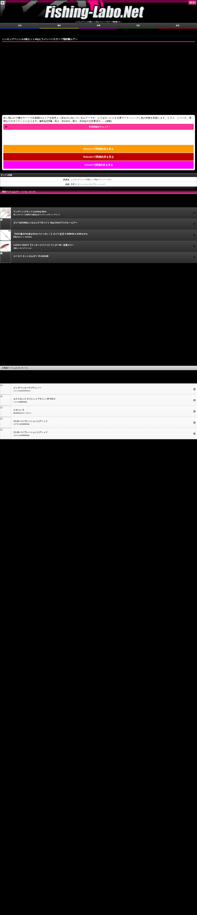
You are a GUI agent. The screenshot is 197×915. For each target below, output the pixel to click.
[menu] (2, 2)
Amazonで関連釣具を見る (98, 148)
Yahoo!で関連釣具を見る (98, 164)
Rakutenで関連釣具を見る (98, 156)
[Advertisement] (98, 31)
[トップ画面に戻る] (98, 19)
